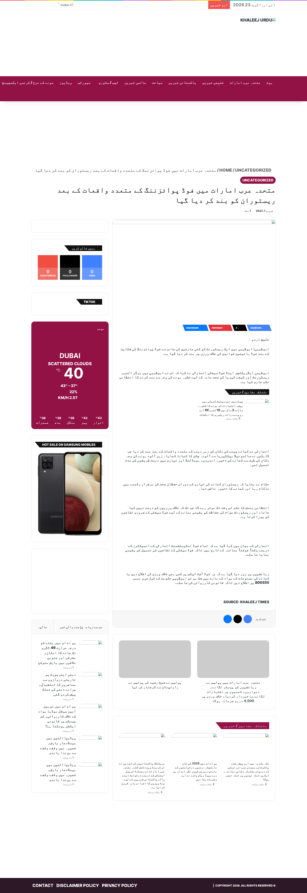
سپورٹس (84, 82)
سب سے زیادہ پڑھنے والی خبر (81, 627)
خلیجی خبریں (213, 82)
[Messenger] (227, 619)
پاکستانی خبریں (182, 82)
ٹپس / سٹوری (108, 82)
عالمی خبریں (135, 82)
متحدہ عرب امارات (245, 82)
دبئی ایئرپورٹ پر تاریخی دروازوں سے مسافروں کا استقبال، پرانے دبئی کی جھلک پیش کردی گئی (57, 684)
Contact (42, 885)
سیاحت (157, 82)
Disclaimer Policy (77, 885)
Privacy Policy (119, 885)
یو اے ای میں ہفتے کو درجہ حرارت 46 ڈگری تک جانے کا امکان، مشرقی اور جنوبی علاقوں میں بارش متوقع (57, 653)
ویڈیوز (66, 82)
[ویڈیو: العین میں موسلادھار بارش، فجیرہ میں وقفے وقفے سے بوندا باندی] (90, 743)
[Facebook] (248, 619)
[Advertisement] (111, 43)
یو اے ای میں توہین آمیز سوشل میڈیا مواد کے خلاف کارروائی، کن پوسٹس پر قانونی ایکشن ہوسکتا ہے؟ (57, 716)
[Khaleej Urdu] (258, 20)
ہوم (269, 82)
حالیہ (42, 627)
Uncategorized (253, 170)
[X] (237, 619)
